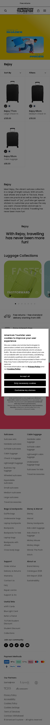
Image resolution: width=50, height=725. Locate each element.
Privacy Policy (34, 366)
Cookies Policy (14, 369)
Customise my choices (25, 390)
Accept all (25, 376)
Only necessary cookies (25, 383)
